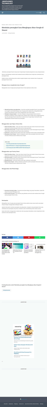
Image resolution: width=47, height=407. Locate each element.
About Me (6, 403)
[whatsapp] (39, 237)
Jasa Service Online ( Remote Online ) (32, 403)
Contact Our (21, 403)
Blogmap (16, 403)
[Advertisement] (24, 19)
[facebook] (7, 237)
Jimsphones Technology (7, 2)
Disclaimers (11, 403)
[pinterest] (29, 237)
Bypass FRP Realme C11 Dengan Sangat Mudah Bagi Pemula (18, 145)
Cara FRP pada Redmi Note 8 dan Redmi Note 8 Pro (16, 143)
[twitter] (18, 237)
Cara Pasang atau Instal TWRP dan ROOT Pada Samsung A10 (18, 147)
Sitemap (41, 403)
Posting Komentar (11, 33)
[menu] (3, 12)
